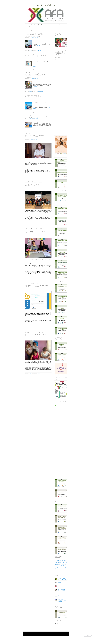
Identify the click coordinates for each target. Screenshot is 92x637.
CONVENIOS (30, 50)
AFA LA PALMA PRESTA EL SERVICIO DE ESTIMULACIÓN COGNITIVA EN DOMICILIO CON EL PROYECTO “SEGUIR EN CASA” (36, 285)
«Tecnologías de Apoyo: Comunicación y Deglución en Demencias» (36, 116)
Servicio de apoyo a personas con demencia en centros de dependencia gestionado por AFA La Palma (35, 55)
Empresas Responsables (41, 24)
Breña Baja (39, 50)
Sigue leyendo (39, 45)
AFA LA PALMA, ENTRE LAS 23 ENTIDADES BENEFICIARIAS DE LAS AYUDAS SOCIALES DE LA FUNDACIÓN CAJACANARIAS (34, 183)
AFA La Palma (46, 5)
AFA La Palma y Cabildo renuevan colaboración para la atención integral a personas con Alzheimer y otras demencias (35, 136)
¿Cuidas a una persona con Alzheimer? (60, 560)
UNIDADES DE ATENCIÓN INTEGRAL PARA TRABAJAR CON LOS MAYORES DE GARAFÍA (35, 334)
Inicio (26, 24)
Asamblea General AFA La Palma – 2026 (61, 562)
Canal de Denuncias (59, 24)
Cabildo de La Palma (41, 69)
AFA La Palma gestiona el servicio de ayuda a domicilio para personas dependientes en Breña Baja (35, 34)
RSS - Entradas (57, 626)
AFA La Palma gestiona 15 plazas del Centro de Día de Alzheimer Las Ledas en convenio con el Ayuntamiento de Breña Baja (36, 75)
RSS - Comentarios (57, 628)
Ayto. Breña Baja (40, 91)
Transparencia (53, 24)
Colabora (35, 24)
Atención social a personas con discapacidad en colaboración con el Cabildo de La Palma (35, 96)
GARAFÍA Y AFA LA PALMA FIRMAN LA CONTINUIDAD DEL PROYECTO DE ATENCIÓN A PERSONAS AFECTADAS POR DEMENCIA (35, 231)
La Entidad (30, 24)
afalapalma (36, 37)
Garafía (39, 373)
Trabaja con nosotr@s (61, 595)
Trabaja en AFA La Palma (29, 26)
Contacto (48, 24)
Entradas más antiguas (29, 377)
